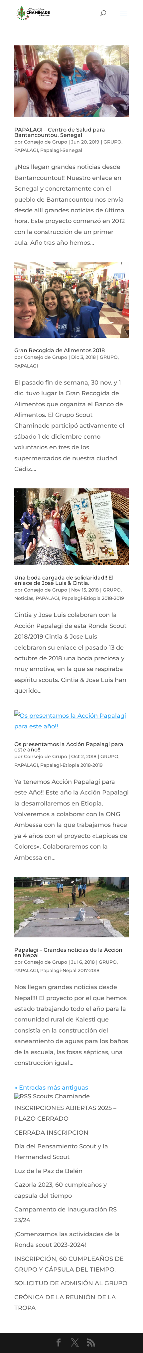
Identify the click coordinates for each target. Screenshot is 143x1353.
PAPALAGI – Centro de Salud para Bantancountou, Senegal (59, 132)
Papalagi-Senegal (61, 150)
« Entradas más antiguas (51, 1087)
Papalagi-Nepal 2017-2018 (69, 970)
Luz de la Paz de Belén (48, 1171)
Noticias (23, 598)
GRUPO (112, 142)
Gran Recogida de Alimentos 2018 (59, 350)
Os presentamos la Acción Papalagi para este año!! (68, 747)
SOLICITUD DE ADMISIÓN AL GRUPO (70, 1283)
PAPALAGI (26, 150)
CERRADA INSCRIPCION (51, 1132)
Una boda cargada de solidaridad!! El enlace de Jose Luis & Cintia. (63, 580)
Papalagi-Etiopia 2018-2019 (93, 598)
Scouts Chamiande (61, 1096)
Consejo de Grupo (45, 142)
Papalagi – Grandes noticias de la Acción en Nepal (68, 952)
